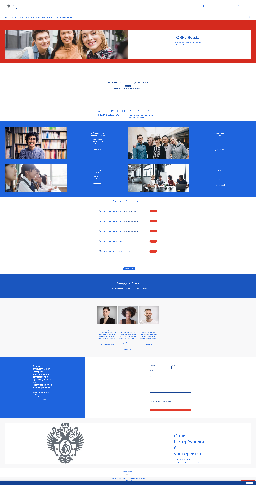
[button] (249, 16)
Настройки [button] (233, 482)
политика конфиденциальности (85, 482)
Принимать (249, 482)
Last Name (174, 365)
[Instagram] (127, 474)
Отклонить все (240, 482)
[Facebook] (129, 474)
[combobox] (170, 385)
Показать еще (128, 260)
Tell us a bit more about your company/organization (161, 401)
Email (151, 370)
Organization (153, 376)
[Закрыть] (254, 483)
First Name (152, 365)
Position (152, 395)
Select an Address (154, 382)
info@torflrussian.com (128, 471)
